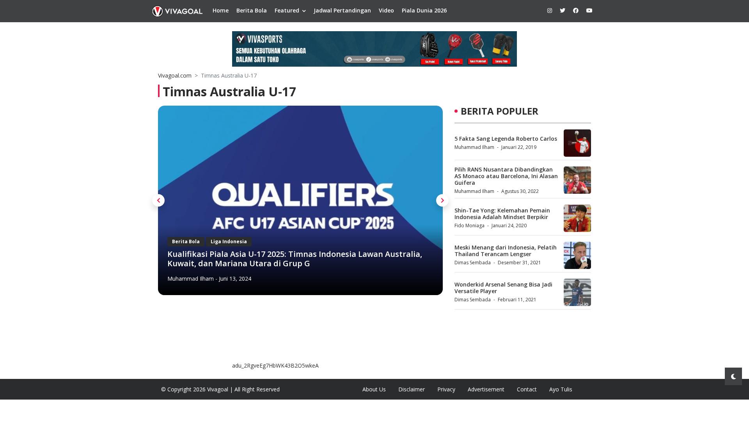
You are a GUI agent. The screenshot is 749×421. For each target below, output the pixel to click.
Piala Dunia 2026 (424, 10)
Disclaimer (411, 389)
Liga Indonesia (229, 241)
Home (221, 10)
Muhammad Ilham (190, 278)
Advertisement (486, 389)
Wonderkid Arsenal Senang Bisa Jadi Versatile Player (503, 288)
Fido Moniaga (469, 225)
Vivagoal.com (175, 75)
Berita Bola (251, 10)
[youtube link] (589, 10)
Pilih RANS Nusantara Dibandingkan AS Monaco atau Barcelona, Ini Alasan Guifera (506, 176)
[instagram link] (549, 10)
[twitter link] (562, 10)
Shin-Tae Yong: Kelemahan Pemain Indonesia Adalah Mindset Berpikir (502, 214)
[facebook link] (576, 10)
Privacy (446, 389)
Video (386, 10)
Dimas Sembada (472, 262)
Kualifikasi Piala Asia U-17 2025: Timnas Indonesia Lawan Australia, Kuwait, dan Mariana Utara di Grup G (294, 259)
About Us (374, 389)
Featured (287, 10)
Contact (527, 389)
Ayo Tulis (560, 389)
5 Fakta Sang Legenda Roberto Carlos (505, 138)
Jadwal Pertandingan (342, 10)
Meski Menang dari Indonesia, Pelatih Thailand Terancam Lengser (505, 251)
